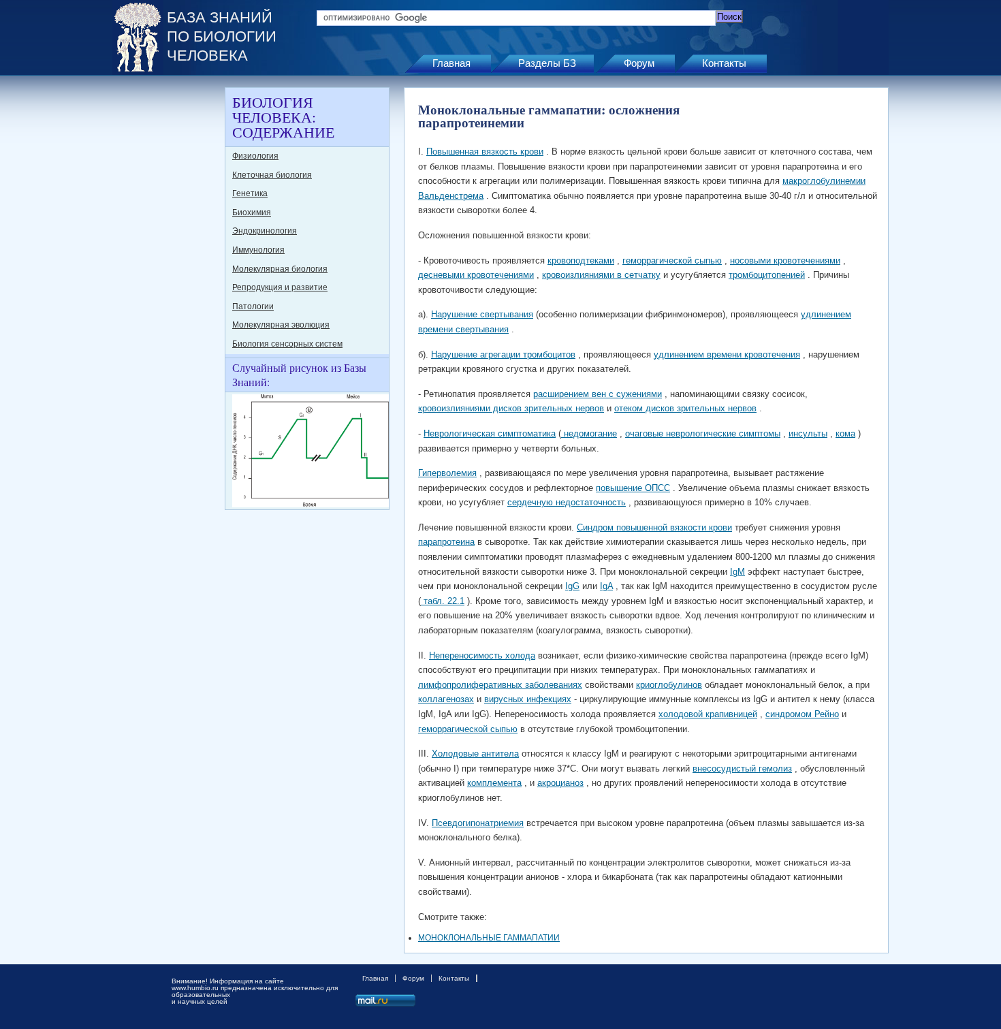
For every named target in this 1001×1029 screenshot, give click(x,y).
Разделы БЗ (547, 63)
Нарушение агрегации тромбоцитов (503, 354)
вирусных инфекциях (527, 699)
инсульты (808, 433)
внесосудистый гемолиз (742, 768)
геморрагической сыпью (672, 260)
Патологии (253, 306)
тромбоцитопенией (767, 275)
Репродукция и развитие (280, 287)
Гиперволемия (447, 473)
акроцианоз (560, 783)
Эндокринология (264, 231)
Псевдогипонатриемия (478, 823)
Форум (639, 63)
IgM (737, 572)
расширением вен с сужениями (597, 394)
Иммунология (258, 250)
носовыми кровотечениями (785, 260)
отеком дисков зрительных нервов (685, 408)
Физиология (255, 156)
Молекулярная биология (280, 269)
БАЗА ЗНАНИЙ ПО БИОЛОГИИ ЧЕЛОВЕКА (221, 36)
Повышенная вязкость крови (484, 151)
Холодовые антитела (475, 753)
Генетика (250, 193)
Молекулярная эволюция (281, 325)
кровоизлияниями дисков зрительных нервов (511, 408)
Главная (451, 63)
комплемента (494, 783)
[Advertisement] (166, 291)
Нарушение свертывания (482, 314)
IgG (572, 586)
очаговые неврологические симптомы (702, 433)
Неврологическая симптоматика (490, 433)
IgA (606, 586)
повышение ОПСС (633, 488)
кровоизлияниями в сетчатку (601, 275)
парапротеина (446, 542)
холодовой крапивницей (707, 714)
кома (845, 433)
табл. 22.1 (442, 601)
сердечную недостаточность (566, 502)
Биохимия (251, 212)
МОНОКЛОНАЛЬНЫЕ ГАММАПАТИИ (489, 938)
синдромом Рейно (802, 714)
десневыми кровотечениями (476, 275)
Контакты (724, 63)
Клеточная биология (272, 175)
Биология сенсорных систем (287, 344)
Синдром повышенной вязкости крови (654, 527)
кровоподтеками (580, 260)
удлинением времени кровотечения (727, 354)
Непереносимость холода (482, 655)
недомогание (589, 433)
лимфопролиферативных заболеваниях (500, 685)
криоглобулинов (669, 685)
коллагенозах (446, 699)
